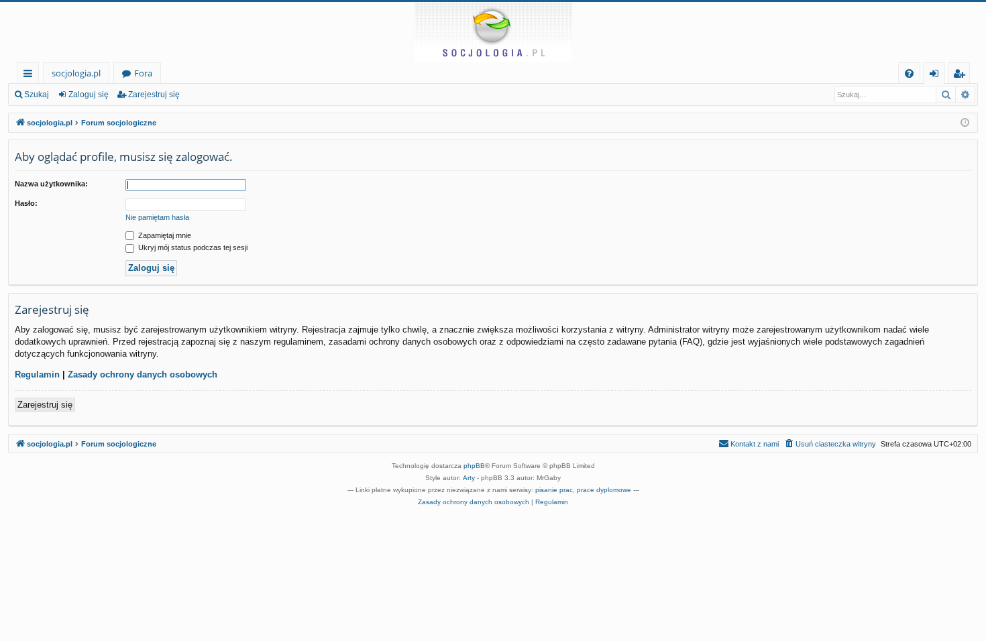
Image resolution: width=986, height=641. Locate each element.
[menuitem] (909, 73)
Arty (469, 477)
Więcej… (30, 75)
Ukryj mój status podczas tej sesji (192, 247)
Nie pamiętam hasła (157, 217)
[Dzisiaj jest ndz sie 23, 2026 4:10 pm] (965, 123)
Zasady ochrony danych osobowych (142, 374)
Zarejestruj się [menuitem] (962, 75)
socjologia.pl (76, 73)
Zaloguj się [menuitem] (936, 75)
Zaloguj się (88, 94)
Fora (143, 73)
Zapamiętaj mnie (163, 235)
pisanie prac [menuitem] (554, 489)
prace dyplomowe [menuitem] (604, 489)
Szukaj (36, 94)
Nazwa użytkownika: (51, 184)
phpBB (474, 465)
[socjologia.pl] (493, 32)
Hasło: (26, 203)
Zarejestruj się (154, 94)
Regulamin (37, 374)
